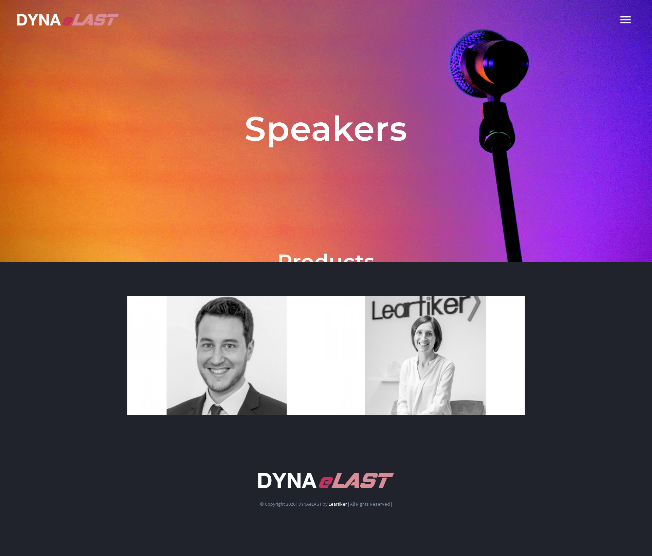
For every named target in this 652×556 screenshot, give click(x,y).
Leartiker (338, 504)
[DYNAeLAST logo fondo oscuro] (68, 16)
